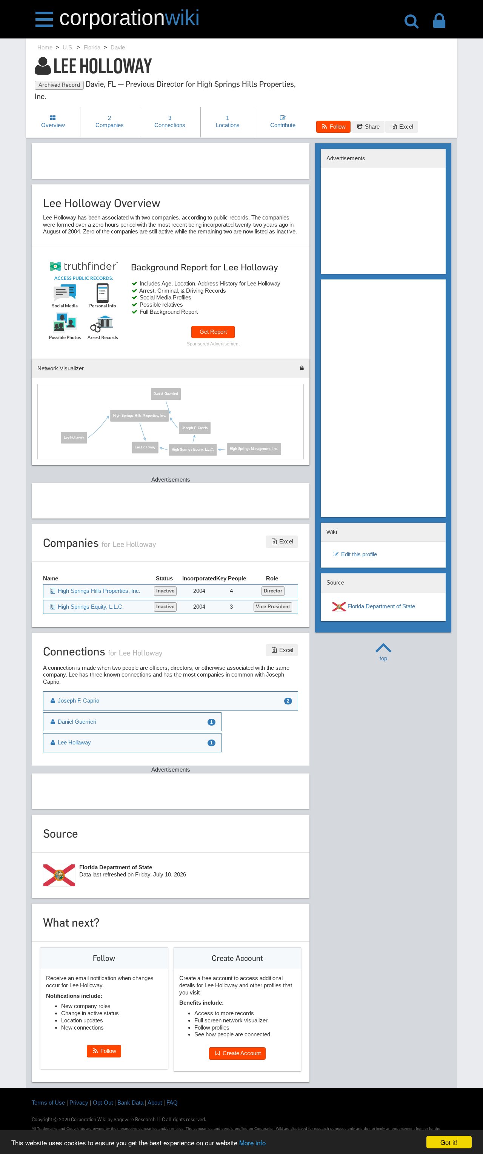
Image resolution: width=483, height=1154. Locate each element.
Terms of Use (48, 1102)
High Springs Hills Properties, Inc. (139, 415)
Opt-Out (103, 1102)
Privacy (78, 1102)
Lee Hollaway (74, 438)
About (155, 1102)
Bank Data (130, 1102)
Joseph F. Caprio (195, 428)
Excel (405, 126)
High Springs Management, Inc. (254, 449)
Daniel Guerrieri (166, 394)
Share (371, 126)
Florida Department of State (380, 606)
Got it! (449, 1142)
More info (252, 1142)
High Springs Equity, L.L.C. (193, 450)
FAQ (172, 1102)
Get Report (213, 331)
